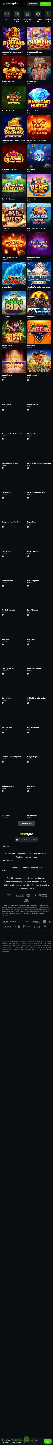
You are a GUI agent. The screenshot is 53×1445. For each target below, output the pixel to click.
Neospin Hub (36, 867)
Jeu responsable (23, 885)
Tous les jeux (10, 853)
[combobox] (26, 17)
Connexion (33, 4)
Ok (47, 1441)
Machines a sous (24, 853)
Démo (13, 39)
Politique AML (8, 885)
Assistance (39, 878)
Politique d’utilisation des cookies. (24, 1440)
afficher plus (26, 823)
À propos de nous (26, 889)
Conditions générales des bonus (20, 878)
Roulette (19, 857)
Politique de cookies (40, 885)
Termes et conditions (13, 881)
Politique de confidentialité (35, 881)
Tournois (25, 867)
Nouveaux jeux (31, 857)
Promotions (15, 867)
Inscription (45, 4)
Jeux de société (39, 853)
